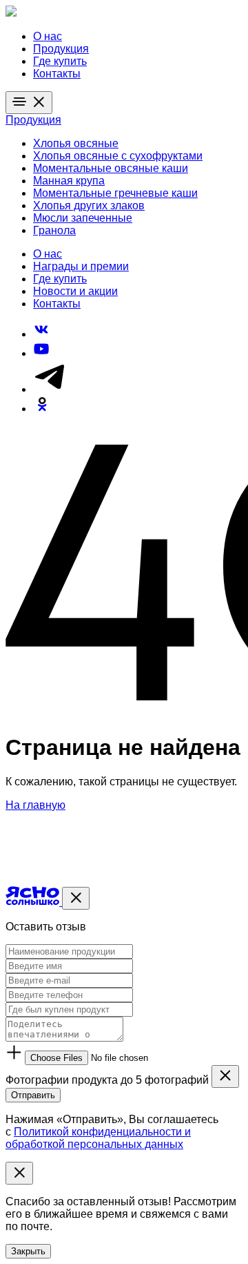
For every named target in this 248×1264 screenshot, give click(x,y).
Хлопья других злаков (89, 205)
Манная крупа (69, 180)
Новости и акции (75, 291)
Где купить (60, 61)
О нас (47, 36)
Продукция (61, 49)
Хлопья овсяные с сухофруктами (118, 156)
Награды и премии (81, 266)
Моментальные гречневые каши (115, 193)
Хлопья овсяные (75, 143)
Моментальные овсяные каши (110, 168)
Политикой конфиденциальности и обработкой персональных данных (98, 1138)
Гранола (54, 230)
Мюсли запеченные (82, 218)
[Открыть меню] (29, 102)
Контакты (57, 73)
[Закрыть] (76, 898)
